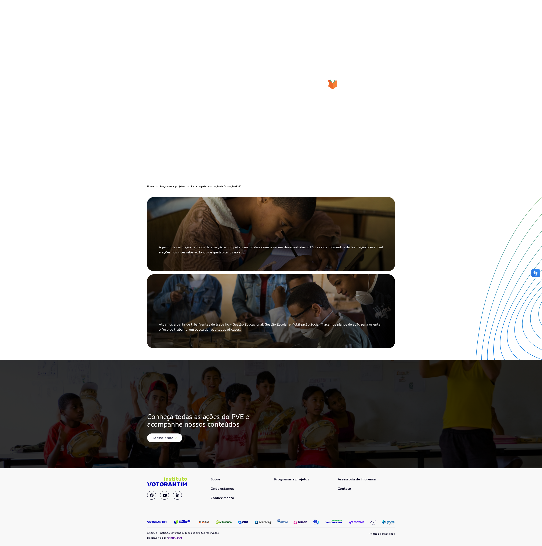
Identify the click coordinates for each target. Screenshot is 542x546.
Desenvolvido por (157, 537)
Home (150, 186)
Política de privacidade (382, 533)
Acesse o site (163, 438)
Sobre (215, 479)
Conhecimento (222, 498)
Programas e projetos (172, 186)
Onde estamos (222, 489)
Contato (344, 489)
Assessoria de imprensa (357, 479)
